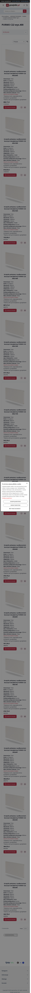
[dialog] (15, 496)
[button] (15, 508)
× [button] (26, 483)
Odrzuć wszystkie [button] (15, 505)
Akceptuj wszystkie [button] (15, 501)
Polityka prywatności (7, 498)
